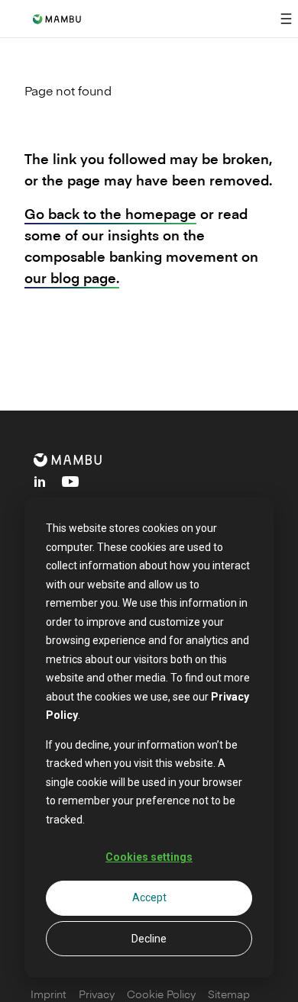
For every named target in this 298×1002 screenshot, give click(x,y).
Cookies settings (149, 857)
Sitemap (229, 994)
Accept (149, 897)
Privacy (97, 994)
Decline (149, 939)
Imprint (48, 994)
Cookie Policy (161, 994)
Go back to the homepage (110, 213)
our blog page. (71, 277)
